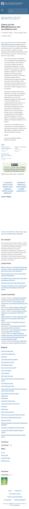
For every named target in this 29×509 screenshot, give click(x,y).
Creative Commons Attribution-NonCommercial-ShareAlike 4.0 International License (14, 169)
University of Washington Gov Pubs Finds (12, 427)
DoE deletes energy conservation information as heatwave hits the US (14, 279)
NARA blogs (4, 409)
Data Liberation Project (7, 362)
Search (25, 11)
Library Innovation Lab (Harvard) (10, 403)
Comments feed (5, 458)
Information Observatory (8, 401)
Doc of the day (8, 17)
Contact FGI (18, 490)
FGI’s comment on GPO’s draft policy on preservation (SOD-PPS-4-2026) (14, 312)
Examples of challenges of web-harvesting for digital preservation (21, 187)
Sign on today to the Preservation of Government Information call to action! (14, 303)
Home (2, 17)
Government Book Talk (7, 386)
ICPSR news (4, 396)
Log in (3, 452)
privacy (15, 174)
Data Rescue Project (7, 365)
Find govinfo (7, 499)
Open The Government (7, 412)
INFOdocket (4, 398)
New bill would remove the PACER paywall (13, 283)
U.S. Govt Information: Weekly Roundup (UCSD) (12, 431)
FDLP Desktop (5, 373)
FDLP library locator (15, 493)
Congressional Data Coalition (9, 359)
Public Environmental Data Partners (11, 417)
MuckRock (4, 406)
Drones (7, 174)
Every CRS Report (6, 370)
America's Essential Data (8, 354)
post (25, 32)
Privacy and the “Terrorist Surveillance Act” (6, 155)
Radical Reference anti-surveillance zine (12, 44)
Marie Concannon (6, 316)
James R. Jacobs (7, 32)
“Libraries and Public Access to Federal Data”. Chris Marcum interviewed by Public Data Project (14, 287)
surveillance (20, 174)
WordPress (11, 503)
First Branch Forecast (7, 383)
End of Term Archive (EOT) (8, 367)
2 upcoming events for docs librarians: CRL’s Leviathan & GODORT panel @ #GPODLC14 (7, 188)
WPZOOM (17, 505)
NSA (10, 174)
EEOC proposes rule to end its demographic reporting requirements (13, 274)
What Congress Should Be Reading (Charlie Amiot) (13, 436)
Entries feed (4, 455)
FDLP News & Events (7, 376)
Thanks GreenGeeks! (20, 499)
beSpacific (4, 356)
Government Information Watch (10, 393)
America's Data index (7, 351)
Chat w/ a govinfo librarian (14, 496)
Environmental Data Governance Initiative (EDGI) (13, 379)
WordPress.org (5, 461)
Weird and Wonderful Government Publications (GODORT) (14, 424)
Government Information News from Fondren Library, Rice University (13, 390)
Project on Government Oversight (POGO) (13, 415)
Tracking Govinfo (6, 420)
